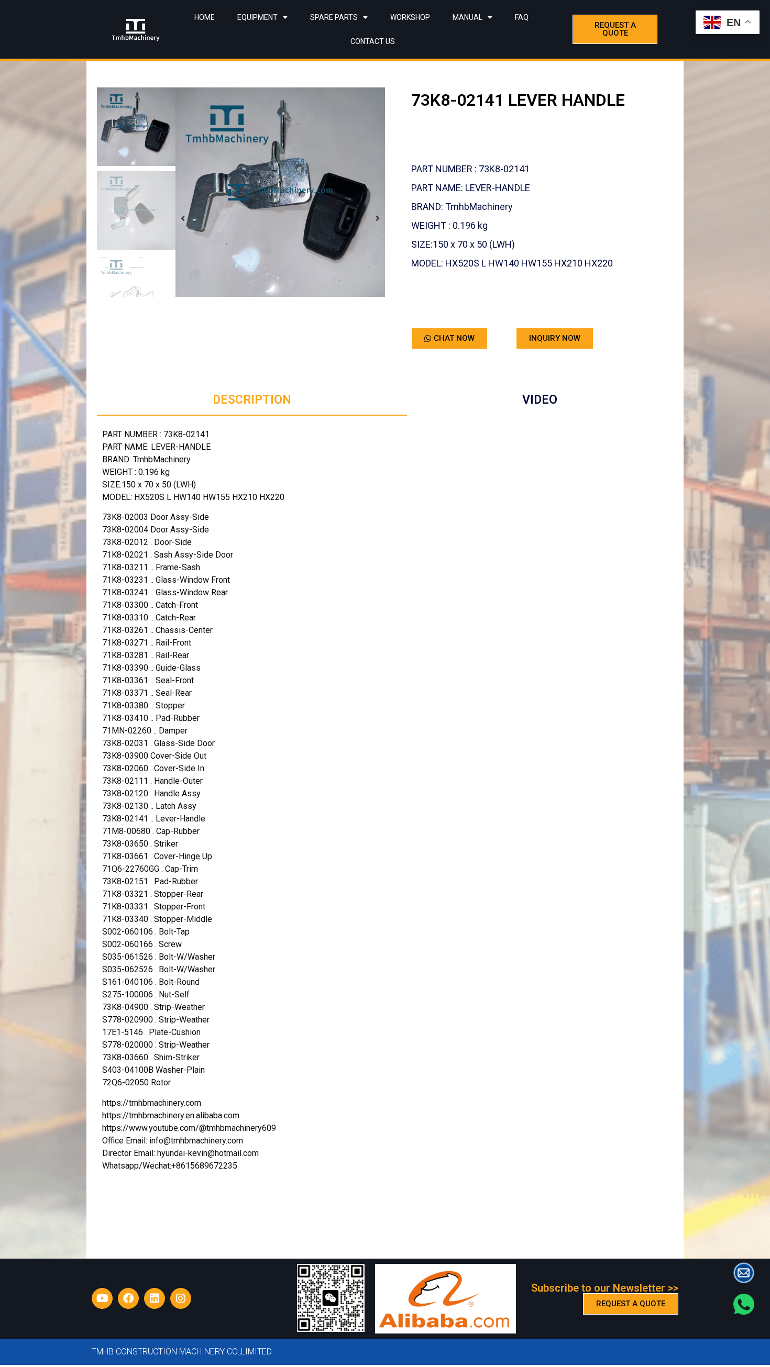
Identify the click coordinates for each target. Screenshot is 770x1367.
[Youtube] (102, 1298)
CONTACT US (372, 41)
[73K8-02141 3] (280, 192)
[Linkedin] (154, 1298)
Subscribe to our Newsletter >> (604, 1288)
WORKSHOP (410, 17)
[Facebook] (128, 1298)
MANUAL (467, 17)
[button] (183, 218)
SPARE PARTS (334, 17)
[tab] (252, 401)
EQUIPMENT (257, 17)
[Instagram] (180, 1298)
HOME (204, 17)
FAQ (522, 17)
